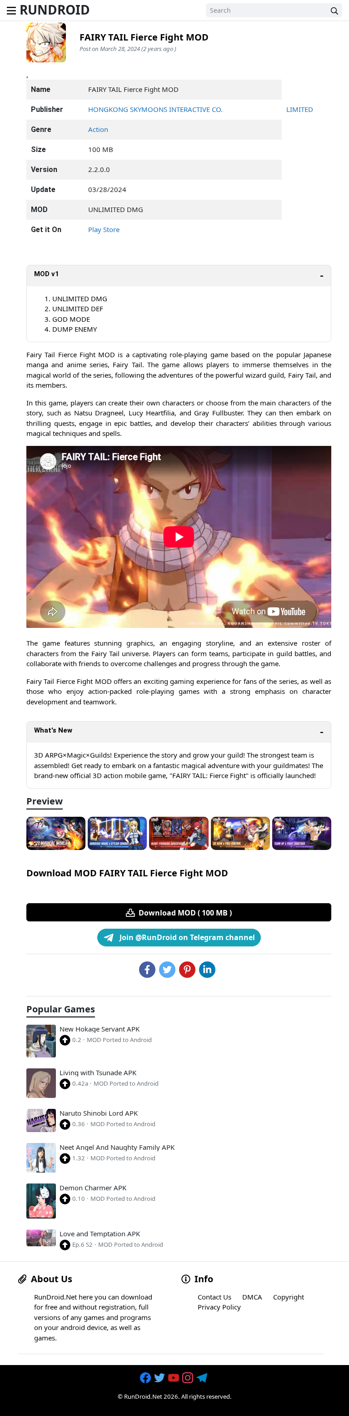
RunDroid (55, 9)
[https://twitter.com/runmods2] (160, 1378)
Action (98, 129)
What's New (53, 730)
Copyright (288, 1296)
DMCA (252, 1296)
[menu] (11, 10)
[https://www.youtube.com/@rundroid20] (174, 1378)
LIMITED (299, 109)
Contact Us (214, 1296)
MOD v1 (46, 274)
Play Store (104, 229)
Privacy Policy (219, 1306)
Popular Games (60, 1009)
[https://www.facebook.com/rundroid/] (146, 1378)
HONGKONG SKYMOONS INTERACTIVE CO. (155, 109)
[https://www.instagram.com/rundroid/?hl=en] (188, 1378)
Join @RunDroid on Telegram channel (186, 937)
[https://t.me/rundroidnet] (202, 1378)
